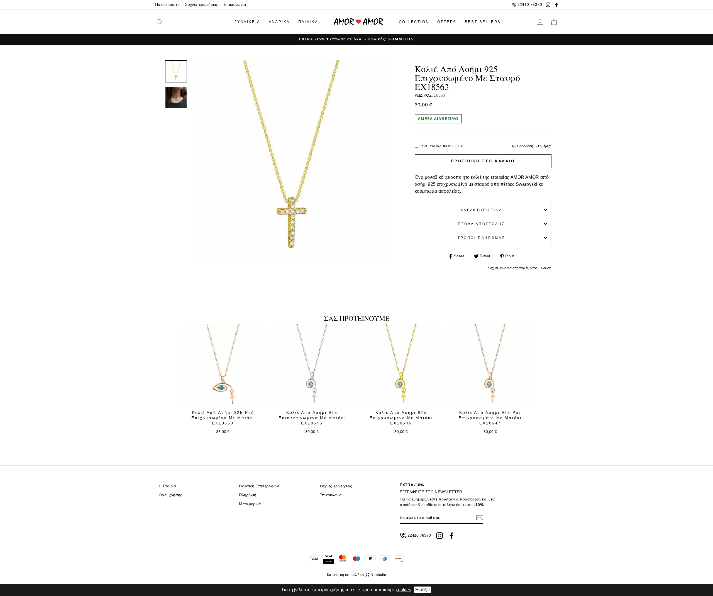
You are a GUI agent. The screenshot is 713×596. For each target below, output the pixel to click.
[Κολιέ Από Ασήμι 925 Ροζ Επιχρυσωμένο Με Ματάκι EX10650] (223, 365)
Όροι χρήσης (170, 495)
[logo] (358, 21)
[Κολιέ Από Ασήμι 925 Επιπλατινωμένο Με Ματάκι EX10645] (312, 365)
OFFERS (446, 22)
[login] (540, 22)
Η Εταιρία (167, 486)
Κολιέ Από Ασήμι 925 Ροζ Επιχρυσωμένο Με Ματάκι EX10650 (222, 418)
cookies (403, 589)
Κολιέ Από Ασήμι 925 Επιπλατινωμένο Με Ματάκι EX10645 (312, 418)
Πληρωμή (247, 495)
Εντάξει (422, 589)
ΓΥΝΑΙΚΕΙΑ (247, 22)
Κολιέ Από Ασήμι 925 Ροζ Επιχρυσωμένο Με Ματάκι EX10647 (490, 418)
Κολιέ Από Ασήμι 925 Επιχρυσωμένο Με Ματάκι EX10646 (401, 418)
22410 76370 (529, 5)
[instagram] (548, 5)
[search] (168, 21)
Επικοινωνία (235, 5)
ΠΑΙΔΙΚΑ (308, 22)
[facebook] (556, 5)
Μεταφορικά (250, 504)
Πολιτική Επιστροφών (259, 486)
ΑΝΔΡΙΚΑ (279, 22)
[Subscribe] (479, 517)
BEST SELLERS (483, 22)
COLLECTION (414, 22)
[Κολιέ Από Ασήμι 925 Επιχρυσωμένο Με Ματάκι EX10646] (401, 365)
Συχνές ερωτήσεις (201, 5)
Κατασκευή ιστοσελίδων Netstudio (356, 575)
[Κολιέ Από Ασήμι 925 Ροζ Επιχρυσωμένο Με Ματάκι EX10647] (490, 365)
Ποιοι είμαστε (167, 5)
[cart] (554, 22)
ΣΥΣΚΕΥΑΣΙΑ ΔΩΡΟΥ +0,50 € (441, 146)
